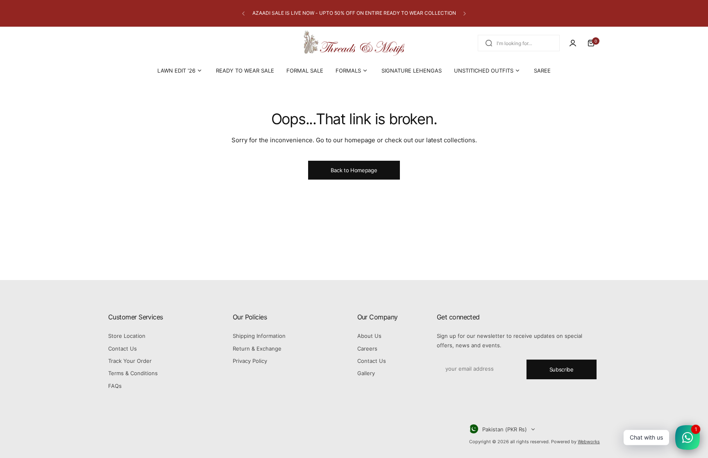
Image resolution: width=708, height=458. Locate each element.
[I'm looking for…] (489, 43)
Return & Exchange (257, 348)
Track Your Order (130, 361)
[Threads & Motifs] (354, 43)
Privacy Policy (250, 361)
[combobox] (519, 43)
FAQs (115, 386)
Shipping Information (259, 336)
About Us (369, 336)
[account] (573, 43)
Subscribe (561, 369)
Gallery (366, 373)
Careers (367, 348)
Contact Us (122, 348)
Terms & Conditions (133, 373)
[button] (243, 13)
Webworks (589, 441)
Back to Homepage (354, 170)
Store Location (126, 336)
